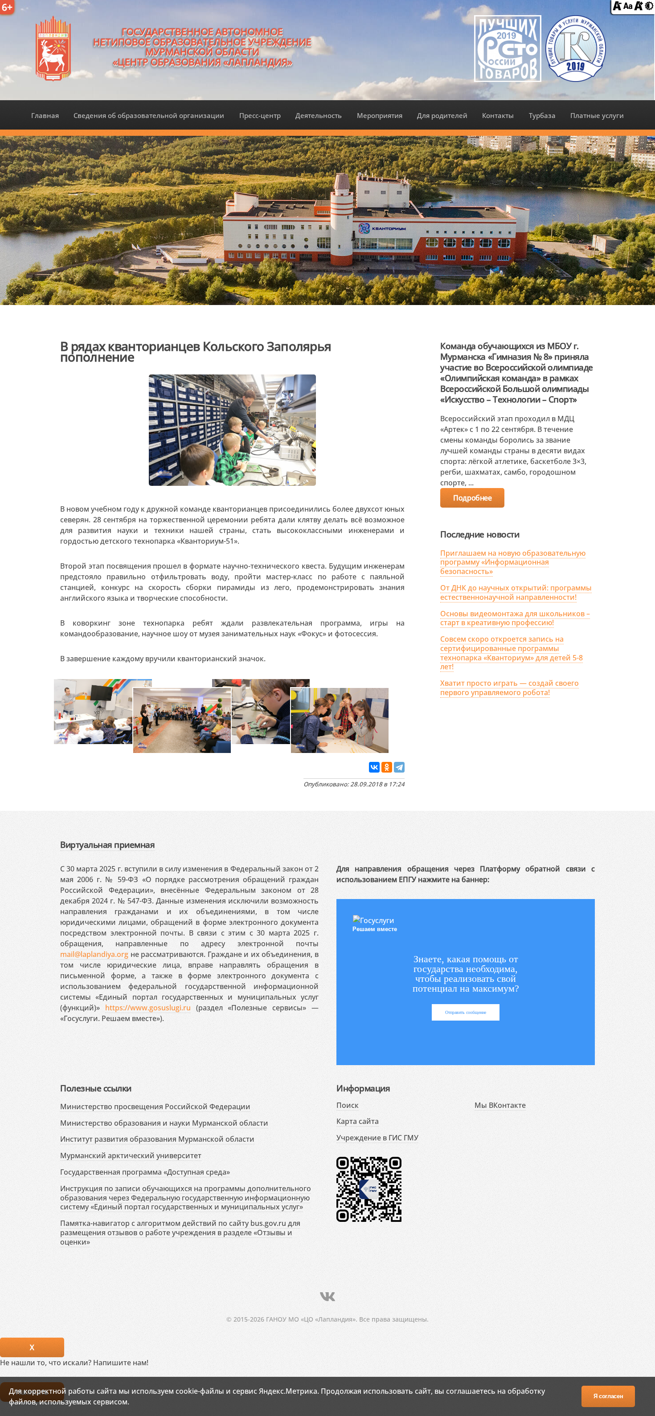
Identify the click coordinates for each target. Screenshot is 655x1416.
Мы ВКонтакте (500, 1105)
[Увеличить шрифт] (638, 7)
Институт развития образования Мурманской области (157, 1139)
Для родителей (442, 115)
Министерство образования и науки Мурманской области (164, 1123)
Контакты (498, 115)
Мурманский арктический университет (130, 1155)
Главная (45, 115)
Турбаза (542, 115)
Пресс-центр (260, 115)
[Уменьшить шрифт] (617, 7)
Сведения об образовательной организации (149, 115)
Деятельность (318, 115)
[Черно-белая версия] (649, 7)
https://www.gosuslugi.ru (148, 1008)
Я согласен (608, 1396)
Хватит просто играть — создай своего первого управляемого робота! (509, 687)
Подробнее (472, 498)
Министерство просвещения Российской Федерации (155, 1106)
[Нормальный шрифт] (627, 7)
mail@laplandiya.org (94, 954)
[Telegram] (399, 767)
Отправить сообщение (465, 1012)
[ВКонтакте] (374, 767)
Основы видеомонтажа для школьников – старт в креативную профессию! (515, 618)
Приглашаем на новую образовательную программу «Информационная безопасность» (512, 562)
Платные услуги (597, 115)
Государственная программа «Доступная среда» (145, 1172)
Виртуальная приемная (107, 844)
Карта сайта (357, 1121)
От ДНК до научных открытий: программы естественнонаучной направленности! (516, 592)
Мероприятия (379, 115)
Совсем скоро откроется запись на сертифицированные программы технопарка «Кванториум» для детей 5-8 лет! (511, 652)
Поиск (347, 1105)
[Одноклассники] (386, 767)
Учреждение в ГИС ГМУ (377, 1138)
